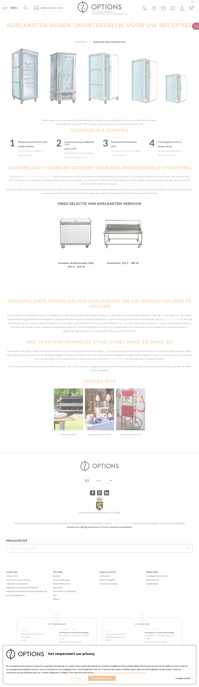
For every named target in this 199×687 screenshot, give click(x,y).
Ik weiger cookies (184, 678)
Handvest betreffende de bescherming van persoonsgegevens (120, 672)
